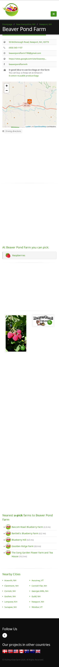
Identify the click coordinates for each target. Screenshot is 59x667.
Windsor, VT (37, 607)
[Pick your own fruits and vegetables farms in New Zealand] (32, 651)
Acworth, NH (10, 580)
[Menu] (54, 14)
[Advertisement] (28, 157)
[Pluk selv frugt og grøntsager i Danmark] (4, 651)
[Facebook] (4, 635)
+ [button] (7, 86)
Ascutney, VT (38, 580)
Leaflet (28, 126)
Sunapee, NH (10, 607)
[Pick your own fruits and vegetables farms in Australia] (26, 651)
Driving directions (13, 131)
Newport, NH (38, 601)
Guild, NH (36, 596)
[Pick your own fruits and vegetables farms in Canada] (21, 651)
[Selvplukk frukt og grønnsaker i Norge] (10, 651)
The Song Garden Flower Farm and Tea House (32, 554)
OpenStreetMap (40, 126)
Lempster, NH (10, 601)
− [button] (7, 90)
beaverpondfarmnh (18, 64)
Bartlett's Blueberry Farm (29, 533)
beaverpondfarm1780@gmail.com (25, 53)
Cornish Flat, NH (39, 585)
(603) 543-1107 (15, 47)
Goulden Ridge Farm (26, 546)
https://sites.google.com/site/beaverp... (27, 58)
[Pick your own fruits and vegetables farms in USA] (15, 651)
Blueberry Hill (23, 539)
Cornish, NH (10, 591)
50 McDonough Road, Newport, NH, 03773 (29, 42)
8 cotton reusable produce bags (24, 75)
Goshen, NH (10, 596)
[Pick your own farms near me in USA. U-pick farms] (12, 9)
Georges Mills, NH (40, 591)
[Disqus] (29, 392)
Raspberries (18, 255)
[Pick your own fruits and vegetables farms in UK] (37, 651)
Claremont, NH (11, 585)
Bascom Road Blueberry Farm (31, 526)
